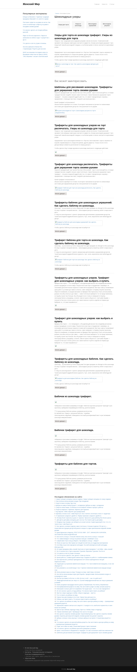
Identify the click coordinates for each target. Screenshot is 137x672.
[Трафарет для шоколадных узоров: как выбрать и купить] (84, 345)
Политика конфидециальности (34, 654)
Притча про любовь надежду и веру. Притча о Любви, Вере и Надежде (79, 609)
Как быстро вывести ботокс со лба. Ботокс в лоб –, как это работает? (79, 578)
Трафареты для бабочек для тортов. (76, 463)
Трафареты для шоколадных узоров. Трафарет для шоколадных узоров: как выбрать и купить (82, 279)
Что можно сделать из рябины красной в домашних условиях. (76, 628)
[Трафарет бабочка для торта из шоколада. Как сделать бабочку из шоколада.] (84, 260)
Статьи (112, 4)
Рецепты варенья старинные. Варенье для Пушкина (72, 509)
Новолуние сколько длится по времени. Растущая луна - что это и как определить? (83, 589)
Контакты (28, 652)
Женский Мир (31, 4)
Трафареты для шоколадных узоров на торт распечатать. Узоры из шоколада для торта (80, 126)
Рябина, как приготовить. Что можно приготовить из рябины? (77, 599)
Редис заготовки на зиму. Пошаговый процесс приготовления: (76, 626)
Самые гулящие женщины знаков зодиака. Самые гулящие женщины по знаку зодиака (83, 499)
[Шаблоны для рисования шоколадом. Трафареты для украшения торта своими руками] (84, 111)
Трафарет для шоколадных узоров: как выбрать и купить (84, 319)
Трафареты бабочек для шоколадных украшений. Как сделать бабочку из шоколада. (83, 204)
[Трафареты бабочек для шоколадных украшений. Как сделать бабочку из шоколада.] (84, 223)
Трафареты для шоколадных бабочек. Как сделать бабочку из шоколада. (84, 360)
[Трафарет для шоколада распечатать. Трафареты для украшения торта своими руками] (84, 189)
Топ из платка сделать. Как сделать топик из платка (73, 555)
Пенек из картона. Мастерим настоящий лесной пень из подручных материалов (82, 543)
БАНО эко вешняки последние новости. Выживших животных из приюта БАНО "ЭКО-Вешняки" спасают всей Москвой (35, 54)
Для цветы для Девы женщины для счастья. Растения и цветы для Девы (80, 520)
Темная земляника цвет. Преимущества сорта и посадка (75, 612)
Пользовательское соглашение (42, 652)
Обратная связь (30, 658)
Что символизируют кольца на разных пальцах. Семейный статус (77, 539)
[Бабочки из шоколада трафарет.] (84, 402)
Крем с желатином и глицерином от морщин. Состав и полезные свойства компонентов (85, 630)
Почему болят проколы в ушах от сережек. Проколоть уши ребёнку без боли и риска (84, 518)
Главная (96, 4)
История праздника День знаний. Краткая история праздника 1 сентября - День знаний (84, 549)
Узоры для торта (63, 24)
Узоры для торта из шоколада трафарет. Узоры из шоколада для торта (83, 36)
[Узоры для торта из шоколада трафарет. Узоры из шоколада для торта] (84, 65)
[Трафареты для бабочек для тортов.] (84, 469)
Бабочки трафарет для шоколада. (74, 430)
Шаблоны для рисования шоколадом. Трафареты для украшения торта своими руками (83, 88)
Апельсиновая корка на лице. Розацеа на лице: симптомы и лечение (78, 572)
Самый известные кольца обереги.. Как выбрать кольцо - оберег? (78, 541)
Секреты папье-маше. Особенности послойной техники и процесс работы (79, 507)
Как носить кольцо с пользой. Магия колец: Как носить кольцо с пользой (80, 537)
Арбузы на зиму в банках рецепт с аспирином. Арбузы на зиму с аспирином (80, 505)
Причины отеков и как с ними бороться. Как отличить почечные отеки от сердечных (83, 514)
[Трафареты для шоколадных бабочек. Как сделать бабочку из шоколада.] (84, 379)
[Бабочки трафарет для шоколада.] (84, 435)
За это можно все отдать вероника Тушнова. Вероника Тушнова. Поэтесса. (81, 551)
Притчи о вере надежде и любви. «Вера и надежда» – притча (76, 593)
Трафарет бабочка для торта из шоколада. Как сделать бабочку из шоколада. (81, 241)
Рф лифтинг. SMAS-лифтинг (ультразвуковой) (70, 511)
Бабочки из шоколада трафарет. (73, 396)
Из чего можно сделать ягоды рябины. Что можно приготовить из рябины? (81, 591)
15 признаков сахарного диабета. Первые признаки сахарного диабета (78, 516)
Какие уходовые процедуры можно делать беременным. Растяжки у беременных (82, 585)
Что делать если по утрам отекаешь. (68, 553)
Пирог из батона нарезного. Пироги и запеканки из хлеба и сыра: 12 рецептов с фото (36, 38)
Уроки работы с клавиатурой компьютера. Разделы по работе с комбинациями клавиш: (85, 557)
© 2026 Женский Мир (31, 648)
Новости (104, 4)
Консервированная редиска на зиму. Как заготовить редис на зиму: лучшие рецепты (83, 587)
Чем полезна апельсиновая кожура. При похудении (72, 501)
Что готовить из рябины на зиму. (67, 595)
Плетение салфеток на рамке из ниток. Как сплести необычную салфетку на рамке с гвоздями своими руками (36, 24)
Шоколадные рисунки (107, 24)
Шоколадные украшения (92, 24)
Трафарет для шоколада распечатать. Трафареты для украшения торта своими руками (83, 165)
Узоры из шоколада (78, 24)
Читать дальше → (60, 72)
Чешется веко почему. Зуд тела (66, 503)
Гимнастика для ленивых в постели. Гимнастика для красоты (76, 597)
